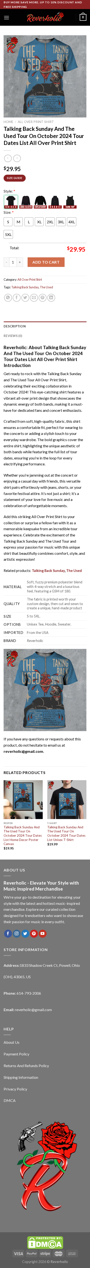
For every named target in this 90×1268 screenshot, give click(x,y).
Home (8, 122)
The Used (46, 287)
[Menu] (6, 17)
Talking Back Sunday (25, 287)
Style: (9, 191)
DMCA (10, 1100)
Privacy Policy (15, 1089)
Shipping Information (21, 1077)
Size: (9, 212)
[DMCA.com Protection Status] (45, 1242)
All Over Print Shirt (36, 122)
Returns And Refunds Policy (26, 1065)
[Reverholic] (45, 17)
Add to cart (46, 262)
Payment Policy (16, 1054)
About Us (11, 1042)
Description (15, 326)
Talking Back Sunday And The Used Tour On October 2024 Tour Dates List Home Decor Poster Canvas (23, 835)
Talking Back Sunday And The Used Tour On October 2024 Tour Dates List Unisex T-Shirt (66, 833)
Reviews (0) (13, 336)
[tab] (45, 326)
